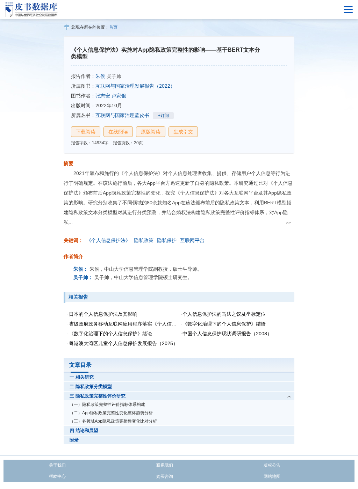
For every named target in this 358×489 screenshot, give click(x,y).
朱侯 (100, 76)
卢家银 (119, 95)
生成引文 (183, 131)
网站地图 (272, 476)
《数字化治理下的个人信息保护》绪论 (110, 333)
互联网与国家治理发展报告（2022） (135, 86)
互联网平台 (192, 240)
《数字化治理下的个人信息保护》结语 (224, 324)
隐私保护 (167, 240)
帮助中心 (57, 476)
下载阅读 (85, 131)
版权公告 (272, 465)
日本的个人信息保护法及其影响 (103, 314)
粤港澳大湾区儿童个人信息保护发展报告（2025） (123, 343)
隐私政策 (143, 240)
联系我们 (164, 465)
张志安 (102, 95)
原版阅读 (150, 131)
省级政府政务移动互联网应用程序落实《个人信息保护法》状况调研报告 (147, 324)
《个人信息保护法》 (108, 240)
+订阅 (163, 115)
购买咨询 (164, 476)
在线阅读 (118, 131)
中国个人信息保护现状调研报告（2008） (227, 333)
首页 (113, 27)
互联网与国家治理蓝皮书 (122, 115)
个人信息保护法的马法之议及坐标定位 (224, 314)
